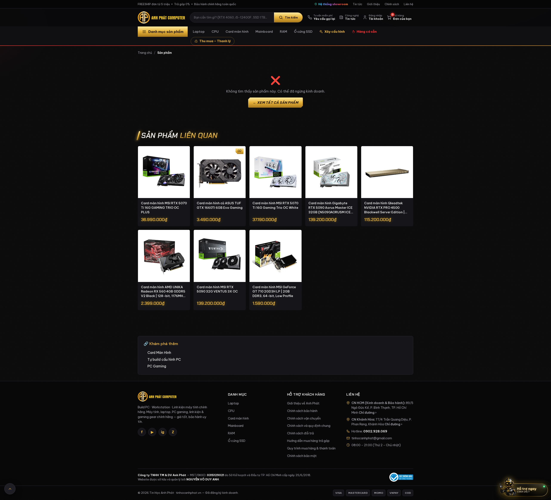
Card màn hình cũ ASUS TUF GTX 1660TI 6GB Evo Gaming (220, 205)
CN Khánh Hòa (362, 419)
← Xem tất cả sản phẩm (275, 103)
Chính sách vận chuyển (304, 418)
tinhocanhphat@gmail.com (371, 438)
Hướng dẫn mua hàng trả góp (308, 441)
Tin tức (357, 4)
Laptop (199, 31)
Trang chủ (145, 53)
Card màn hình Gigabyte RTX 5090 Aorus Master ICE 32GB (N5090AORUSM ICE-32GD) (330, 207)
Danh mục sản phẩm (165, 31)
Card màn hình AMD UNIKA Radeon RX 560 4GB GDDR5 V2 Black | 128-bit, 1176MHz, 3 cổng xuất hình (163, 291)
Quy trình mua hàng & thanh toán (311, 448)
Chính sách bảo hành (302, 411)
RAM (283, 31)
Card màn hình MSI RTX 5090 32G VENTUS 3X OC (217, 289)
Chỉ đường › (367, 413)
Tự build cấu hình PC (164, 359)
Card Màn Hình (159, 352)
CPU (215, 31)
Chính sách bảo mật (302, 456)
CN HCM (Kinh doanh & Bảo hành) (377, 403)
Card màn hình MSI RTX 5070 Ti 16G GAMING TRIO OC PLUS (164, 207)
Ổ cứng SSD (303, 31)
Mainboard (264, 31)
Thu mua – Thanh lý (215, 41)
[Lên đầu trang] (9, 488)
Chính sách (392, 4)
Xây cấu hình (334, 31)
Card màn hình (237, 31)
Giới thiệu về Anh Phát (303, 403)
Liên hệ (408, 4)
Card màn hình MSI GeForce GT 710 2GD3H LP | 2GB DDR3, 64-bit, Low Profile (274, 291)
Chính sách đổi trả (300, 433)
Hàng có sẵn (367, 31)
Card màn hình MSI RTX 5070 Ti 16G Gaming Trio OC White (275, 205)
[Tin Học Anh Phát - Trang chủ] (162, 17)
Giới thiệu (373, 4)
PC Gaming (156, 366)
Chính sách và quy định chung (308, 426)
